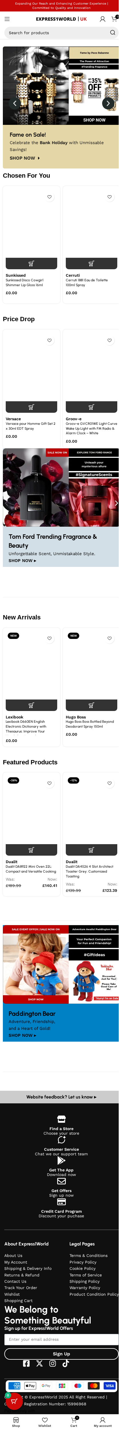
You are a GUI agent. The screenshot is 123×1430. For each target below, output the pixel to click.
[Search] (113, 33)
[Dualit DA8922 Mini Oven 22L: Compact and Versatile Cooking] (31, 815)
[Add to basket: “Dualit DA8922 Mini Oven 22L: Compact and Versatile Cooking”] (31, 850)
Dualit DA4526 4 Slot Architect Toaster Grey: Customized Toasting (89, 871)
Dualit (11, 861)
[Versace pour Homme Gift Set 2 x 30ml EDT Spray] (31, 372)
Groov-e (74, 418)
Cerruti (73, 275)
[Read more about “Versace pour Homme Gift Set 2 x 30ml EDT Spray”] (31, 407)
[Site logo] (61, 18)
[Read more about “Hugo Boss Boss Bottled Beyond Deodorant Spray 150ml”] (91, 705)
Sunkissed (16, 275)
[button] (15, 103)
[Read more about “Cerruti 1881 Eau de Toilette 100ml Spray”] (91, 263)
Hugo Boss (76, 717)
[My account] (102, 19)
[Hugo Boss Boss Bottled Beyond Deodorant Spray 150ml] (91, 671)
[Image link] (61, 487)
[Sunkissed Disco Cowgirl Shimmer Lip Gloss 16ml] (31, 229)
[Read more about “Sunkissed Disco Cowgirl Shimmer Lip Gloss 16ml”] (31, 263)
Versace (13, 418)
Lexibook (14, 717)
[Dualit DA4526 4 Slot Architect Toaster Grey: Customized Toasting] (91, 815)
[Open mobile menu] (7, 19)
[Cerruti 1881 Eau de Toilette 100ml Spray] (91, 229)
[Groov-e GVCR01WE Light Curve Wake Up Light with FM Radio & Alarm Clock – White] (91, 372)
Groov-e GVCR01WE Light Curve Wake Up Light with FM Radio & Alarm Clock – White (91, 428)
